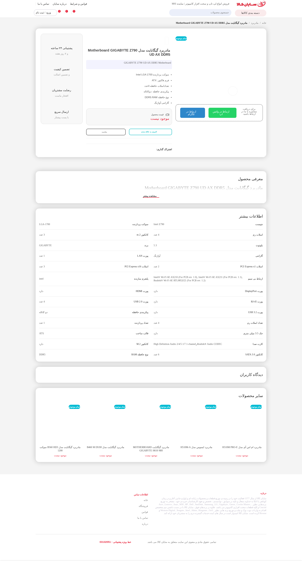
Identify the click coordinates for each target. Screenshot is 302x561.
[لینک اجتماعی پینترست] (146, 149)
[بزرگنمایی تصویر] (232, 91)
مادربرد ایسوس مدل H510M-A (196, 447)
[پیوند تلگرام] (138, 149)
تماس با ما (142, 518)
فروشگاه (143, 506)
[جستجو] (173, 12)
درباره (145, 524)
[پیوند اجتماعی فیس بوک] (154, 149)
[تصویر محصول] (242, 423)
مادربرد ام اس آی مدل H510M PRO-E (242, 447)
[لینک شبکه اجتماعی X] (150, 149)
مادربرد (254, 23)
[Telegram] (48, 542)
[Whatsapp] (41, 542)
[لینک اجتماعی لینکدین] (142, 149)
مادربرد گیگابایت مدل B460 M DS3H (105, 447)
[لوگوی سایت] (251, 3)
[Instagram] (56, 542)
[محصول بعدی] (37, 23)
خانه (264, 23)
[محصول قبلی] (44, 23)
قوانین (145, 512)
